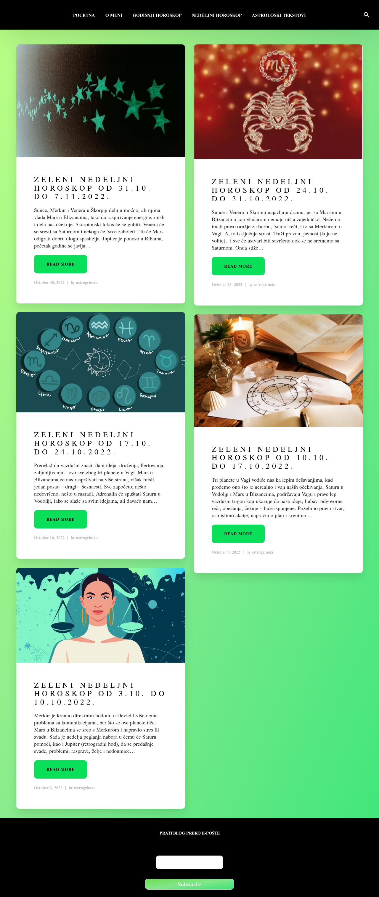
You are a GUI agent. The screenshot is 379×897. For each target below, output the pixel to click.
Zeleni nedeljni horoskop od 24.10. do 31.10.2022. (271, 189)
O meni (113, 15)
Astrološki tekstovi (279, 15)
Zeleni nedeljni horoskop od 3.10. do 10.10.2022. (100, 693)
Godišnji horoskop (157, 15)
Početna (84, 15)
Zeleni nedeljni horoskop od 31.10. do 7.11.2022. (93, 187)
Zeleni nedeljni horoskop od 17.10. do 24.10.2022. (93, 442)
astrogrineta (87, 282)
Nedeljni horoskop (217, 15)
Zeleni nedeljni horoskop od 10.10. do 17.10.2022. (271, 457)
